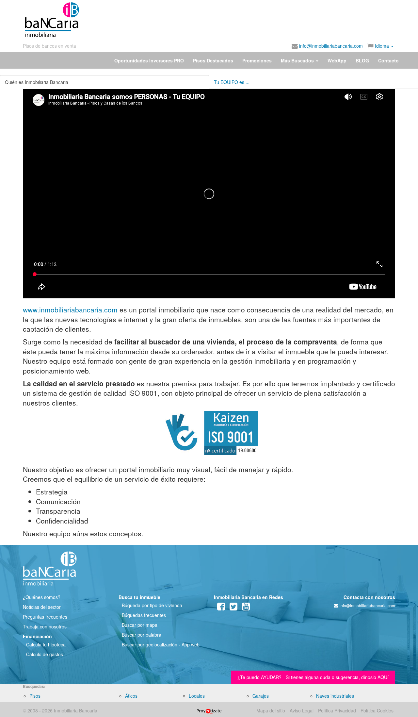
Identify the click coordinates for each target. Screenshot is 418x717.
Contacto (388, 60)
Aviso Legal (302, 710)
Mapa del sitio (270, 710)
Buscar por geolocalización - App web (161, 644)
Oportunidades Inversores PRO (149, 60)
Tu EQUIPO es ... (231, 82)
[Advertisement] (237, 19)
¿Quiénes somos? (41, 597)
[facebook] (221, 608)
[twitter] (233, 608)
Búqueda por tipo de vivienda (152, 605)
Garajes (260, 695)
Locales (197, 695)
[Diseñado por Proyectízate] (209, 710)
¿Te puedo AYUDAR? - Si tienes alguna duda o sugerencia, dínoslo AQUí (313, 677)
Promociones (257, 60)
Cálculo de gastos (44, 654)
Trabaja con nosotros (45, 626)
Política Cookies (377, 710)
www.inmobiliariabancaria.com (70, 309)
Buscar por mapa (139, 625)
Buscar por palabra (141, 634)
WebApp (337, 60)
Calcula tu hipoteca (46, 644)
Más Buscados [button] (298, 60)
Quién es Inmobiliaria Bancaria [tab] (36, 82)
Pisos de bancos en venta (49, 45)
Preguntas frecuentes (45, 616)
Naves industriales (335, 695)
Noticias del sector (42, 607)
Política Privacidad (337, 710)
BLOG (362, 60)
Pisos (34, 695)
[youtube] (246, 608)
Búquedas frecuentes (144, 615)
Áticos (131, 695)
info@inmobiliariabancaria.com (330, 45)
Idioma (382, 45)
